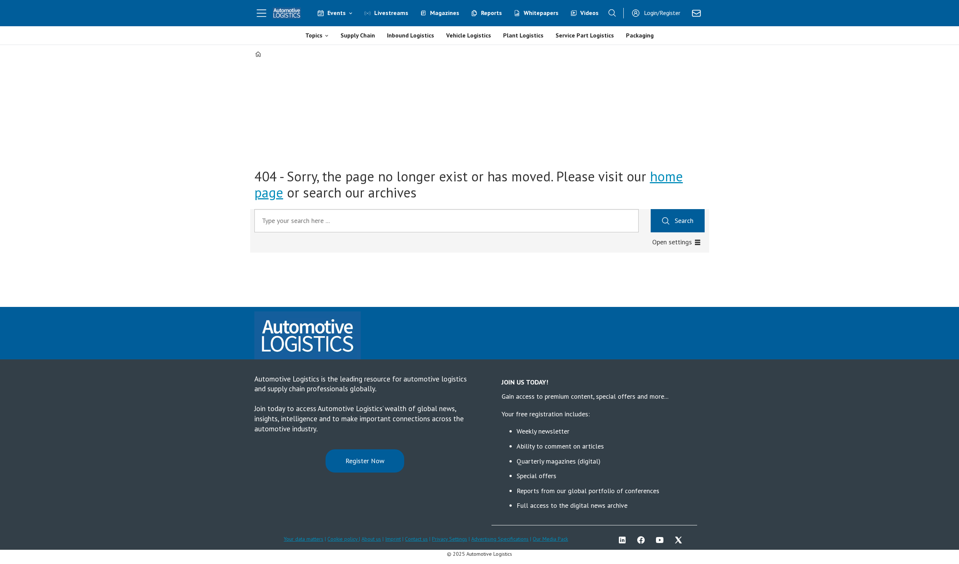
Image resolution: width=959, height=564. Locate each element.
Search (684, 220)
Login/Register (662, 12)
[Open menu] (261, 13)
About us (371, 539)
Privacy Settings (449, 539)
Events (336, 12)
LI (624, 540)
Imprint (393, 539)
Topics (314, 35)
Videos (589, 12)
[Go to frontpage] (287, 13)
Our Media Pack (550, 539)
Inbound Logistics (410, 35)
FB (642, 540)
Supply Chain (358, 35)
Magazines (444, 12)
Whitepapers (541, 12)
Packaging (640, 35)
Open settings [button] (672, 242)
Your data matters (303, 539)
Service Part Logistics (585, 35)
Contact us (416, 539)
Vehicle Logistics (468, 35)
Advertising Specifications (500, 539)
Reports (491, 12)
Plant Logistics (523, 35)
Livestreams (391, 12)
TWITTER (680, 540)
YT (661, 540)
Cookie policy (343, 539)
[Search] (612, 13)
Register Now (364, 460)
